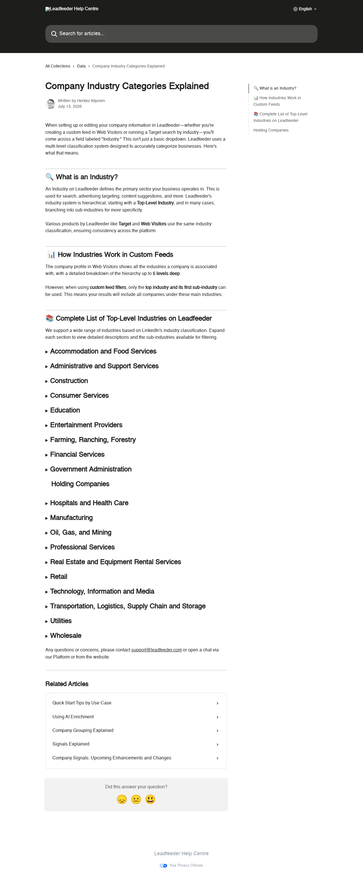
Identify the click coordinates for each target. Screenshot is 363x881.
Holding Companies (271, 130)
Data (81, 66)
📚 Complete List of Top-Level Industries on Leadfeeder (280, 117)
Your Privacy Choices (186, 865)
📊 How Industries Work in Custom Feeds (277, 101)
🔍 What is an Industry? (275, 88)
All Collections (57, 66)
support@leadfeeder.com (156, 650)
